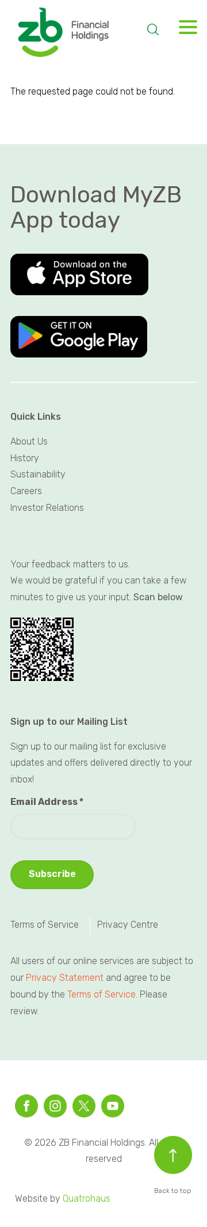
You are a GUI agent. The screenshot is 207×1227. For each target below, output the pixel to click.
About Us (29, 441)
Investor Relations (47, 507)
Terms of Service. (102, 994)
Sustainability (38, 474)
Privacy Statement (64, 977)
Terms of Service (44, 924)
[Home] (72, 33)
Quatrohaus (86, 1198)
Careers (26, 490)
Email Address (46, 801)
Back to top (172, 1191)
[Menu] (184, 30)
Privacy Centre (127, 924)
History (24, 458)
